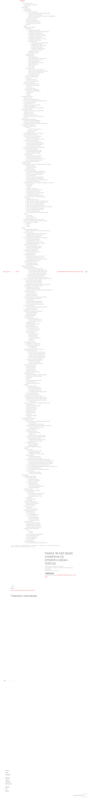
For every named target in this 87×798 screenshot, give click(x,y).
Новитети (7, 779)
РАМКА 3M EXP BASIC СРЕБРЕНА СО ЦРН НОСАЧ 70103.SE (43, 607)
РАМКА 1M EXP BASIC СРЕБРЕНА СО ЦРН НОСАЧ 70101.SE (43, 657)
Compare (12, 600)
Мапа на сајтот (8, 783)
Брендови (7, 777)
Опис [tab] (13, 586)
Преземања (7, 781)
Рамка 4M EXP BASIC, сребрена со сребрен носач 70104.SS (43, 619)
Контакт (7, 791)
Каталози (7, 787)
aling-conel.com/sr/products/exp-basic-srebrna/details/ (22, 590)
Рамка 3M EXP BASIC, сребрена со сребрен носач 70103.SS (43, 632)
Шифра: (46, 575)
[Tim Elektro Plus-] (7, 272)
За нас (6, 772)
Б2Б (6, 789)
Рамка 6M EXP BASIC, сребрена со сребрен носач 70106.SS (43, 644)
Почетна (7, 770)
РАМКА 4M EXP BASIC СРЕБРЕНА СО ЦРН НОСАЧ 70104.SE (43, 670)
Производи (7, 774)
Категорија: (54, 575)
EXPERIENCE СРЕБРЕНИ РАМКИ (63, 575)
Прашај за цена (49, 573)
